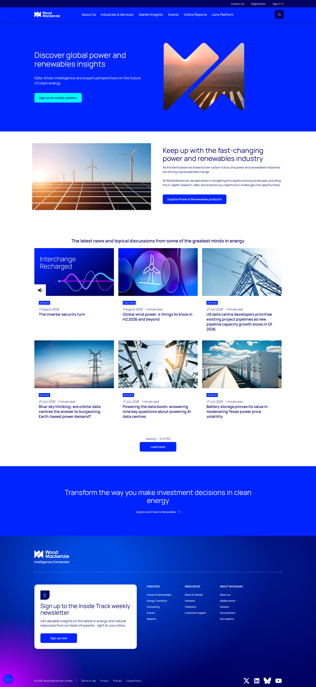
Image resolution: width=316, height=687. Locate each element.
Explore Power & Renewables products (195, 199)
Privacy (104, 680)
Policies (117, 680)
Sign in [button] (278, 3)
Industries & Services (117, 14)
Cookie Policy (134, 680)
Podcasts (190, 606)
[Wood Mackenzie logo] (47, 14)
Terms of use (88, 680)
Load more (158, 447)
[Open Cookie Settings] (8, 678)
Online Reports (195, 14)
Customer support (195, 612)
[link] (158, 557)
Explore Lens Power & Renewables (156, 512)
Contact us (237, 3)
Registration (258, 3)
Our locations (227, 612)
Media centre (227, 600)
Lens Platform (223, 14)
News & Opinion (194, 594)
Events (173, 14)
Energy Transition (157, 600)
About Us (89, 14)
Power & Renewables (159, 594)
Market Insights (151, 14)
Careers (224, 606)
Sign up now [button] (58, 638)
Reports (151, 619)
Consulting (153, 606)
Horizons (190, 600)
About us (225, 594)
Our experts (227, 619)
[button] (279, 14)
